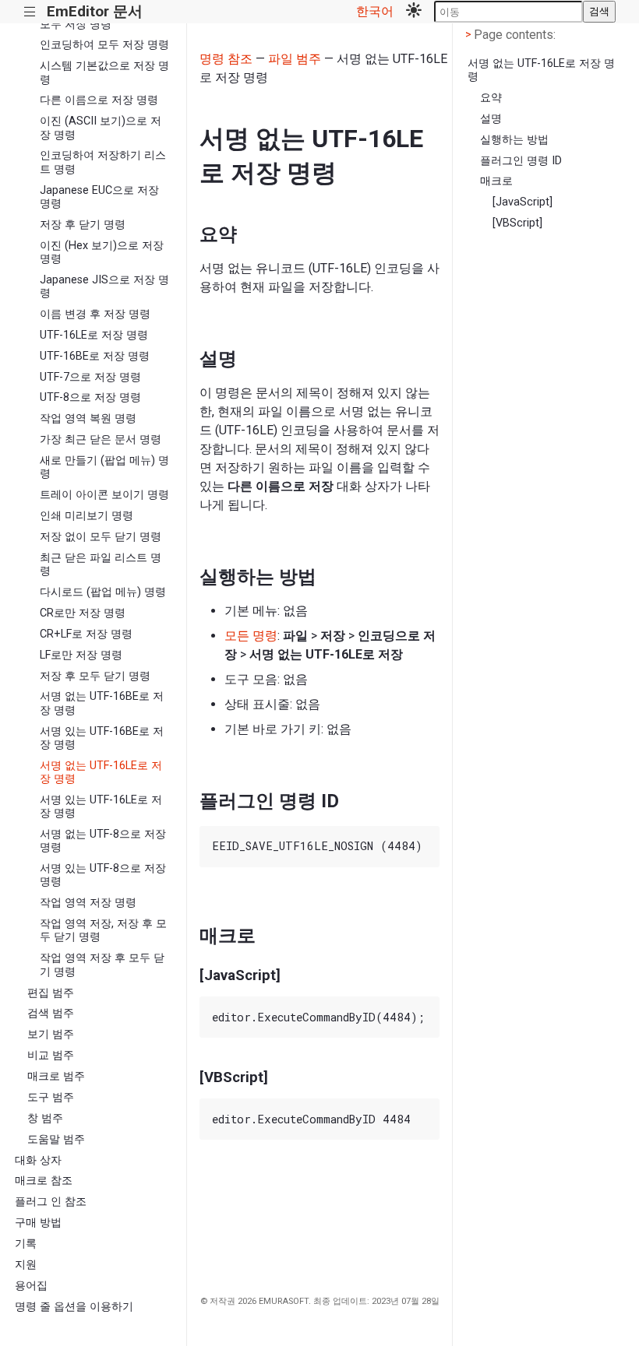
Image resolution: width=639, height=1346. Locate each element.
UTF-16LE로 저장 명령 (94, 335)
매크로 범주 (56, 1076)
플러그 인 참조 (50, 1201)
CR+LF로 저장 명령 (86, 634)
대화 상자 (38, 1160)
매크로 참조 (43, 1180)
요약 (491, 97)
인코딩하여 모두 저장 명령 (104, 44)
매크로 (496, 181)
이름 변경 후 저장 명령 (95, 314)
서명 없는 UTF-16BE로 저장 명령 (102, 703)
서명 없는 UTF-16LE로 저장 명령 (101, 772)
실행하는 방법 (514, 139)
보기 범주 (50, 1034)
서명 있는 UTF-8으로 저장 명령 (103, 875)
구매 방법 (38, 1222)
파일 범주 (294, 58)
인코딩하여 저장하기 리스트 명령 (103, 162)
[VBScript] (517, 223)
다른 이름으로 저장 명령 (99, 100)
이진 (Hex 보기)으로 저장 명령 (102, 252)
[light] (414, 11)
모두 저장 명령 (75, 24)
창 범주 (45, 1118)
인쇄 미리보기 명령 (86, 515)
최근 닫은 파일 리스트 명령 (100, 564)
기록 (26, 1243)
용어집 (31, 1285)
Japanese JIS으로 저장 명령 (104, 286)
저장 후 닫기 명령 (82, 224)
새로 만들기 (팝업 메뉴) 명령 (104, 467)
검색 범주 (50, 1013)
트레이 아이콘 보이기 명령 (104, 494)
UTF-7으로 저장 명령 (90, 377)
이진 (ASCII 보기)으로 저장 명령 (100, 127)
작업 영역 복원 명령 (88, 418)
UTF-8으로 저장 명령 (90, 397)
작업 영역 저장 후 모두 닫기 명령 (102, 964)
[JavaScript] (522, 202)
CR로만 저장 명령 (82, 613)
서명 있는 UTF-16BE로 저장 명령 (102, 738)
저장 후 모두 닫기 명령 (95, 676)
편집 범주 (50, 993)
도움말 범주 (56, 1139)
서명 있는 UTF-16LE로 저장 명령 (101, 806)
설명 (491, 118)
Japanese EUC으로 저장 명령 (99, 197)
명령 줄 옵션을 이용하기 (74, 1306)
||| (30, 12)
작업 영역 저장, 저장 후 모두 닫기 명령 (103, 930)
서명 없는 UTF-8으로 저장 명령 (103, 841)
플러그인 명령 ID (521, 160)
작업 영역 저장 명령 (88, 902)
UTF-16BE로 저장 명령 (95, 356)
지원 (26, 1264)
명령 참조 (225, 58)
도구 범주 (50, 1097)
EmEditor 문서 (95, 11)
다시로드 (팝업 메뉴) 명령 (103, 592)
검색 (599, 11)
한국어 (375, 11)
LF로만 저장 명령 (81, 655)
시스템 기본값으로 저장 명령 (104, 72)
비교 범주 (50, 1055)
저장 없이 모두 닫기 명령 (100, 536)
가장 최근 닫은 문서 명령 (100, 439)
